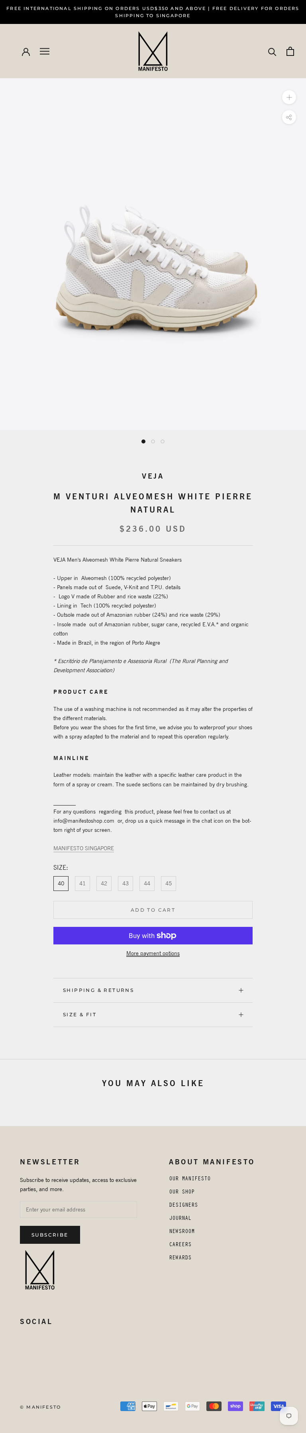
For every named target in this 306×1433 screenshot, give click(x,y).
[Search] (272, 51)
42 (104, 883)
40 (61, 883)
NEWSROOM (181, 1232)
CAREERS (180, 1245)
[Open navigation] (44, 51)
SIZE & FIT (79, 1014)
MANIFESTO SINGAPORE (83, 848)
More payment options (153, 953)
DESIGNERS (183, 1206)
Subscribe (50, 1235)
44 (147, 883)
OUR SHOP (181, 1192)
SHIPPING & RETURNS (98, 990)
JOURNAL (180, 1219)
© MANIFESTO (40, 1407)
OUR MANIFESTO (189, 1179)
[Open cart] (290, 51)
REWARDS (180, 1258)
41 (82, 883)
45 (168, 883)
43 (125, 883)
